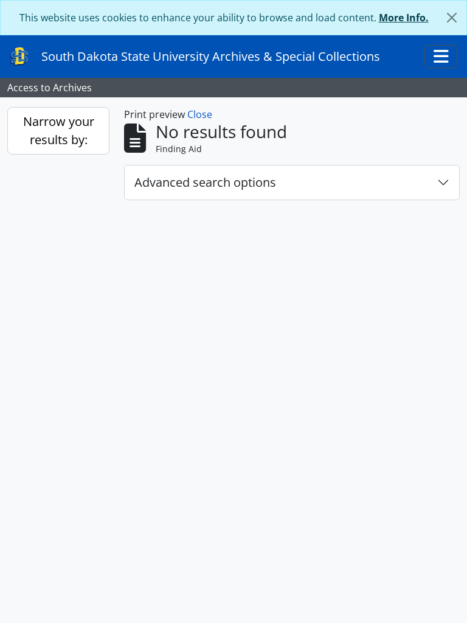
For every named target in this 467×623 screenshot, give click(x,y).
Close (199, 114)
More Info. (404, 17)
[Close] (451, 18)
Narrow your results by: (58, 130)
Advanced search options (205, 182)
